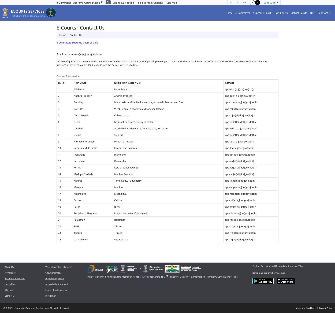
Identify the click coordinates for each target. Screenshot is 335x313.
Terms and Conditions (305, 308)
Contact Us (325, 12)
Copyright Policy (53, 273)
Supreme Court (262, 12)
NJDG (313, 12)
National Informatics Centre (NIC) (150, 277)
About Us (9, 267)
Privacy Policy (325, 308)
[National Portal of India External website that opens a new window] (112, 269)
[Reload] (108, 2)
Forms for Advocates (15, 279)
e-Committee (242, 12)
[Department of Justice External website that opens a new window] (131, 269)
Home (229, 12)
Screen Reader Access (56, 290)
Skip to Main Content (150, 2)
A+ (244, 2)
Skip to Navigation (123, 2)
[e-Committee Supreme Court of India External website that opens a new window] (153, 269)
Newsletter (10, 273)
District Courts (299, 12)
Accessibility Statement (56, 284)
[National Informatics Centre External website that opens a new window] (191, 269)
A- (231, 2)
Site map (172, 2)
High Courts (281, 12)
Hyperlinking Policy (54, 279)
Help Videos (10, 284)
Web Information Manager (58, 267)
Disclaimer (50, 296)
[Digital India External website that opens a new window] (95, 269)
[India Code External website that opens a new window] (172, 269)
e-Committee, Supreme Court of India (79, 2)
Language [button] (270, 2)
